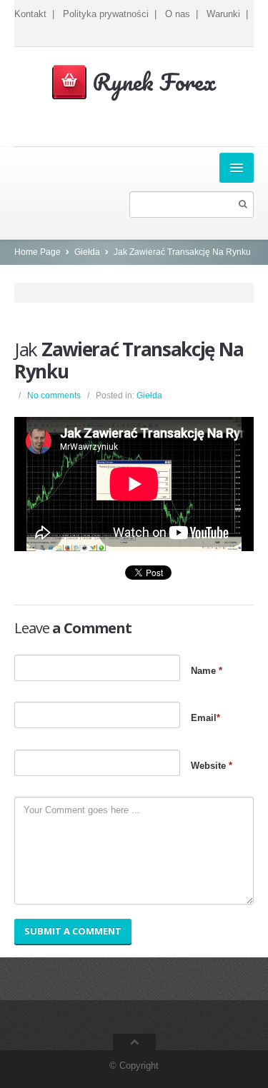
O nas (177, 14)
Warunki (223, 14)
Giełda (87, 252)
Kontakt (30, 14)
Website (211, 765)
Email (205, 717)
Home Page (37, 252)
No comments (54, 396)
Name (206, 670)
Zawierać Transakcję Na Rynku (128, 360)
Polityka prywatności (106, 14)
